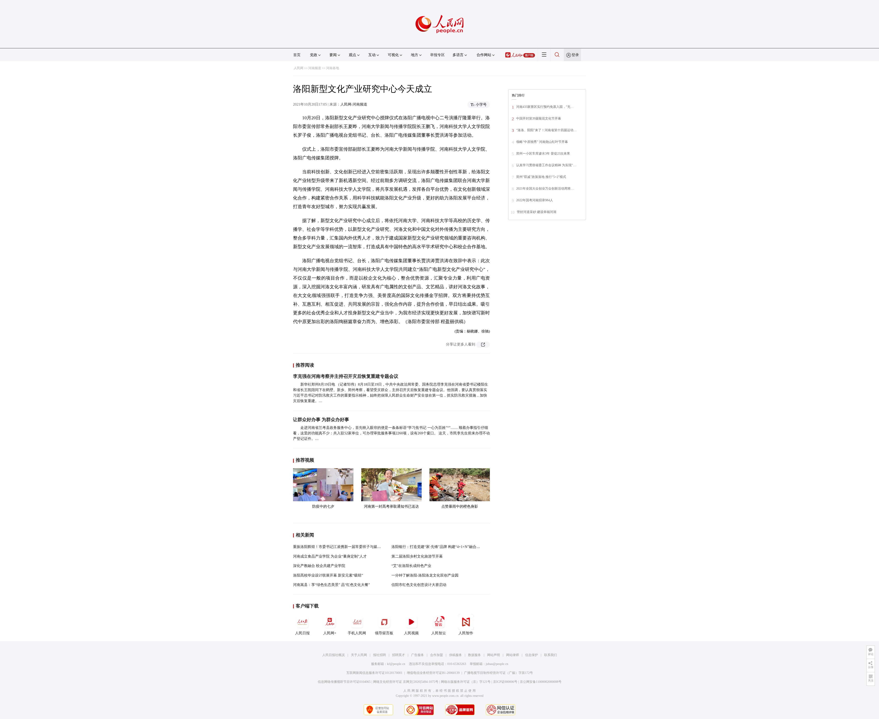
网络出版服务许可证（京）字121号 (466, 682)
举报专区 (437, 55)
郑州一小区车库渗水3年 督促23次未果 (543, 153)
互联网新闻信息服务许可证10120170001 (374, 673)
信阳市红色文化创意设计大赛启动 (418, 585)
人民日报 (302, 633)
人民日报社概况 (333, 655)
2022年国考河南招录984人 (534, 200)
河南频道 (314, 68)
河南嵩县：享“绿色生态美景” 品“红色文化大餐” (331, 585)
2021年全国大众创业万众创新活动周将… (545, 188)
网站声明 (493, 655)
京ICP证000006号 (505, 682)
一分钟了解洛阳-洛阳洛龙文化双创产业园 (424, 575)
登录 (575, 55)
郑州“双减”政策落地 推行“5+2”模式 (541, 177)
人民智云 (438, 633)
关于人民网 (359, 655)
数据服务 (474, 655)
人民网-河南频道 (353, 104)
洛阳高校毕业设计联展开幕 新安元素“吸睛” (328, 575)
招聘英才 (398, 655)
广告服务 (417, 655)
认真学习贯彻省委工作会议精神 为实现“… (546, 165)
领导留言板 (384, 633)
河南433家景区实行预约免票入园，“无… (545, 107)
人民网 (298, 68)
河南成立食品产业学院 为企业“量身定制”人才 (330, 556)
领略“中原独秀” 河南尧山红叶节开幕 (542, 142)
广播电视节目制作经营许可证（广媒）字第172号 (498, 673)
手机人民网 (357, 633)
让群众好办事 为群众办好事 (321, 419)
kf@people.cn (396, 664)
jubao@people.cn (497, 664)
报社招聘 (379, 655)
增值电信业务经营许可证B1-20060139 (433, 673)
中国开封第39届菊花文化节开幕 (538, 118)
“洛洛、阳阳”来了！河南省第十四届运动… (546, 130)
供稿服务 (455, 655)
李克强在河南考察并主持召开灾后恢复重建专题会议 (345, 376)
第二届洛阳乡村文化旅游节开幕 (417, 556)
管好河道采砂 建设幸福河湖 (536, 212)
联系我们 (550, 655)
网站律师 (512, 655)
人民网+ (329, 633)
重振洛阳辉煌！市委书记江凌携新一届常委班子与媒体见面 (340, 547)
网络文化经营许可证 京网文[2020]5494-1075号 (405, 682)
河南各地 (332, 68)
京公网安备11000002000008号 (541, 682)
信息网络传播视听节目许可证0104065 (344, 682)
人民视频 (411, 633)
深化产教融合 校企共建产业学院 (319, 566)
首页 (297, 55)
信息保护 (531, 655)
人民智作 (465, 633)
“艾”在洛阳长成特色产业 (411, 566)
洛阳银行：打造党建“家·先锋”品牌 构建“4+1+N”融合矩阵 (437, 547)
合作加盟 (436, 655)
